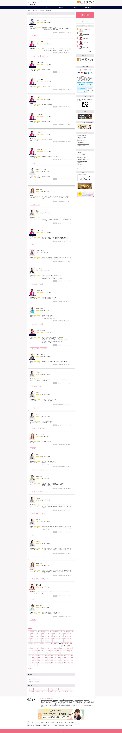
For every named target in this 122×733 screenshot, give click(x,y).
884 (71, 643)
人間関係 (33, 56)
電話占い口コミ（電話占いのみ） (35, 679)
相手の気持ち (34, 35)
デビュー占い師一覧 (66, 701)
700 (40, 641)
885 (62, 645)
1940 (39, 665)
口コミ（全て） (32, 677)
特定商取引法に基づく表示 (83, 159)
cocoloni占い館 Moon (31, 722)
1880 (65, 662)
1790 (36, 662)
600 (57, 638)
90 (50, 631)
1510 (36, 657)
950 (37, 648)
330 (70, 633)
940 (35, 648)
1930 (36, 665)
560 (46, 638)
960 (40, 648)
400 (46, 636)
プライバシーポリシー (82, 157)
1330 (68, 653)
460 (62, 636)
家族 (40, 386)
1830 (49, 662)
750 (54, 641)
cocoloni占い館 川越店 (58, 722)
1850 (55, 662)
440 (57, 636)
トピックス (77, 702)
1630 (29, 660)
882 (65, 643)
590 (54, 638)
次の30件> (30, 668)
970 (43, 648)
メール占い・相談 (74, 701)
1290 (55, 653)
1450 (62, 655)
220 (40, 633)
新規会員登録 (55, 700)
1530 (42, 657)
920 (29, 648)
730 (48, 641)
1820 (46, 662)
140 (64, 631)
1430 (55, 655)
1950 (42, 665)
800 (68, 641)
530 (37, 638)
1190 (68, 650)
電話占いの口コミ (81, 140)
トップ (34, 7)
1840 (52, 662)
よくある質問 (58, 703)
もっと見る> (90, 51)
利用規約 (80, 152)
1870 (62, 662)
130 (61, 631)
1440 (59, 655)
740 (51, 641)
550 (43, 638)
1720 (59, 660)
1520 (39, 657)
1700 (52, 660)
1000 (52, 648)
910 (72, 645)
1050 (68, 648)
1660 (39, 660)
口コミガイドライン (82, 155)
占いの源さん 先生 (86, 29)
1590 (62, 657)
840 (35, 643)
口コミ (85, 701)
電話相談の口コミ (81, 142)
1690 (49, 660)
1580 (59, 657)
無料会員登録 (85, 15)
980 (46, 648)
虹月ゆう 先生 (86, 42)
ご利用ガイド (80, 138)
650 (70, 638)
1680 (46, 660)
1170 (61, 650)
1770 (29, 662)
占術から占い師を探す (79, 700)
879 (57, 643)
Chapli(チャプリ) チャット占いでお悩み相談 (35, 724)
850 (37, 643)
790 (65, 641)
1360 (33, 655)
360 (35, 636)
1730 (62, 660)
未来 (47, 56)
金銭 (43, 56)
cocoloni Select (69, 725)
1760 (72, 660)
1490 (29, 657)
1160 (58, 650)
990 (48, 648)
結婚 (37, 578)
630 (65, 638)
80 (48, 631)
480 (68, 636)
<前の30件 (30, 628)
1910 (29, 665)
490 (70, 636)
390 (43, 636)
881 (62, 643)
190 (32, 633)
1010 (55, 648)
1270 (49, 653)
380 (40, 636)
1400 (46, 655)
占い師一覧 (86, 700)
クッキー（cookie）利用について (87, 705)
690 (37, 641)
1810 (42, 662)
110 (56, 631)
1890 (68, 662)
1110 (42, 650)
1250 (42, 653)
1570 (55, 657)
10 (31, 631)
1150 (55, 650)
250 (48, 633)
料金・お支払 (88, 7)
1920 (33, 665)
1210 (29, 653)
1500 (33, 657)
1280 (52, 653)
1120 (45, 650)
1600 (65, 657)
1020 (58, 648)
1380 (39, 655)
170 (72, 631)
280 (57, 633)
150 (67, 631)
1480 (72, 655)
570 (48, 638)
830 (32, 643)
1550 (49, 657)
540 (40, 638)
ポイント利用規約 (81, 154)
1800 (39, 662)
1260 (46, 653)
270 (54, 633)
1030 (61, 648)
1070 (29, 650)
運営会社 (42, 706)
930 (32, 648)
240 (46, 633)
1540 (46, 657)
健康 (51, 691)
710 (43, 641)
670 (32, 641)
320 (68, 633)
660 (29, 641)
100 (53, 631)
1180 (65, 650)
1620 (72, 657)
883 (68, 643)
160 (69, 631)
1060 (71, 648)
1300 (59, 653)
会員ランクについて (82, 137)
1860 (59, 662)
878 (55, 643)
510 (32, 638)
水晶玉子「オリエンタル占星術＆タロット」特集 (36, 725)
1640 (33, 660)
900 (69, 645)
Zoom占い (81, 701)
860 (40, 643)
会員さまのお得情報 (82, 135)
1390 (42, 655)
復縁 (61, 688)
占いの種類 (63, 702)
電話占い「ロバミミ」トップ (33, 10)
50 (41, 631)
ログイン (85, 21)
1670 (42, 660)
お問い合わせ (64, 703)
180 (29, 633)
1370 (36, 655)
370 (37, 636)
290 (59, 633)
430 (54, 636)
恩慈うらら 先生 (86, 47)
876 (49, 643)
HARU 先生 (85, 38)
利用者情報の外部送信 (82, 161)
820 (29, 643)
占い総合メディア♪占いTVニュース (70, 722)
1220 (33, 653)
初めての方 (74, 7)
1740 (65, 660)
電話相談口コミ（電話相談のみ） (35, 681)
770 (59, 641)
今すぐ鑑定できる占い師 (68, 700)
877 (52, 643)
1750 (68, 660)
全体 (32, 688)
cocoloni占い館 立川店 (49, 722)
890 (66, 645)
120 (58, 631)
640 (68, 638)
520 (35, 638)
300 (62, 633)
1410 (49, 655)
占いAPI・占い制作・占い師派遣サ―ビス (53, 724)
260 (51, 633)
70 (45, 631)
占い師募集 (80, 164)
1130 (49, 650)
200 (35, 633)
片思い (33, 348)
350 (32, 636)
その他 (33, 244)
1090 (36, 650)
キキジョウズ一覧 (57, 701)
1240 (39, 653)
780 (62, 641)
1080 (33, 650)
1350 (29, 655)
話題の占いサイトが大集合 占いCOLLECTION (70, 724)
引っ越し (42, 513)
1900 (72, 662)
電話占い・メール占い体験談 (83, 144)
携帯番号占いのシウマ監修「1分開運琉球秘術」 (56, 725)
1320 (65, 653)
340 (29, 636)
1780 (33, 662)
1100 (39, 650)
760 (57, 641)
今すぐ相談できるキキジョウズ (47, 701)
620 (62, 638)
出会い (37, 688)
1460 (65, 655)
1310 (62, 653)
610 (59, 638)
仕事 (38, 56)
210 (37, 633)
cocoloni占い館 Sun (40, 722)
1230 (36, 653)
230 (43, 633)
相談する (61, 7)
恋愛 (38, 348)
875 (46, 643)
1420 (52, 655)
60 (43, 631)
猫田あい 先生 (86, 34)
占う (47, 7)
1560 (52, 657)
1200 (71, 650)
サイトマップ (80, 166)
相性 (32, 691)
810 (70, 641)
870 (43, 643)
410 (48, 636)
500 (29, 638)
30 (36, 631)
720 (46, 641)
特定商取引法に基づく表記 (55, 705)
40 (38, 631)
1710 (55, 660)
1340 (72, 653)
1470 (68, 655)
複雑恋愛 (33, 491)
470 (65, 636)
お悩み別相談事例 (81, 145)
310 (65, 633)
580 (51, 638)
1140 (52, 650)
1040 (65, 648)
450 (59, 636)
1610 (68, 657)
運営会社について (81, 162)
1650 (36, 660)
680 (35, 641)
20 (33, 631)
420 (51, 636)
